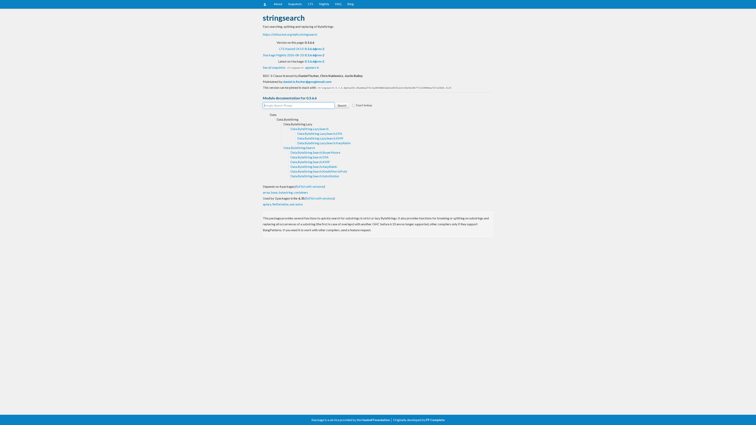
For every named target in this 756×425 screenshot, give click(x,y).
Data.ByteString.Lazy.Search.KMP (320, 138)
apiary (267, 204)
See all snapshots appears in (291, 67)
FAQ (338, 4)
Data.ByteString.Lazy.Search (309, 129)
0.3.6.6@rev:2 (314, 49)
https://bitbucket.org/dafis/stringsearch (290, 34)
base (274, 192)
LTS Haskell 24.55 (291, 49)
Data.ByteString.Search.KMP (310, 162)
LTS (310, 4)
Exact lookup (364, 105)
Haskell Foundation (376, 420)
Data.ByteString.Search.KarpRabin (313, 166)
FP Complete (435, 420)
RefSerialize (280, 204)
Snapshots (295, 4)
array (266, 192)
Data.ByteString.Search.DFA (309, 157)
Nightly (324, 4)
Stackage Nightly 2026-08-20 (283, 55)
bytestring (286, 192)
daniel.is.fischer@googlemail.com (307, 81)
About (278, 4)
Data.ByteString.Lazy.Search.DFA (319, 133)
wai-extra (296, 204)
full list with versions (309, 186)
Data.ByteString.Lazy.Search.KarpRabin (324, 143)
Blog (350, 4)
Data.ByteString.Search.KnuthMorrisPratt (318, 171)
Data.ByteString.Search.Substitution (314, 176)
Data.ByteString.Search (299, 148)
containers (301, 192)
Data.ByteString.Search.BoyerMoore (315, 152)
